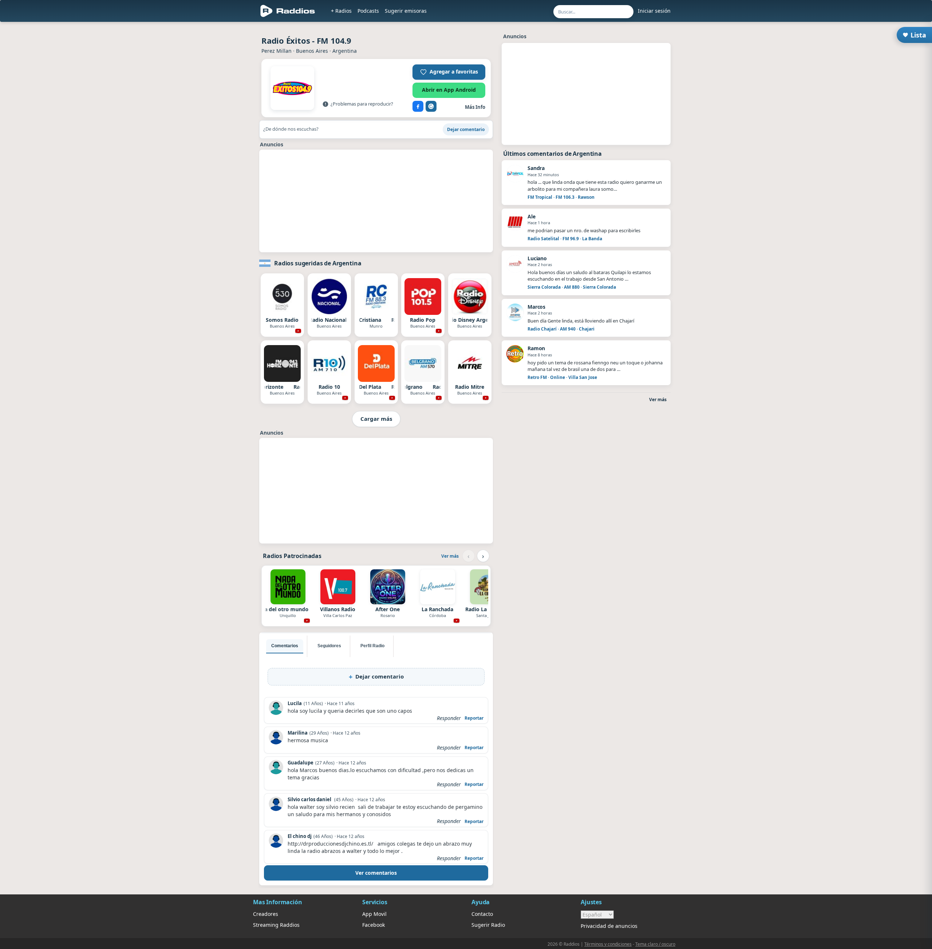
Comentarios (284, 645)
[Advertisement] (219, 135)
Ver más (450, 556)
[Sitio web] (431, 106)
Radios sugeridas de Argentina (317, 263)
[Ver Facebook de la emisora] (417, 106)
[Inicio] (288, 11)
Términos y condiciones (608, 944)
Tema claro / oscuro (655, 944)
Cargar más (376, 418)
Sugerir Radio (488, 924)
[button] (448, 72)
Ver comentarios (376, 872)
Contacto (482, 913)
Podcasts (368, 10)
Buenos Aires (312, 50)
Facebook (373, 924)
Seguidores (329, 645)
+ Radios (341, 10)
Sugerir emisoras (406, 10)
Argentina (344, 50)
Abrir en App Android (449, 89)
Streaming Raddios (276, 924)
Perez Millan (276, 50)
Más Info (475, 107)
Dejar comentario (466, 129)
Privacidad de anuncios (609, 925)
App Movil (374, 913)
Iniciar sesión (654, 10)
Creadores (265, 913)
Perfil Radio (372, 645)
